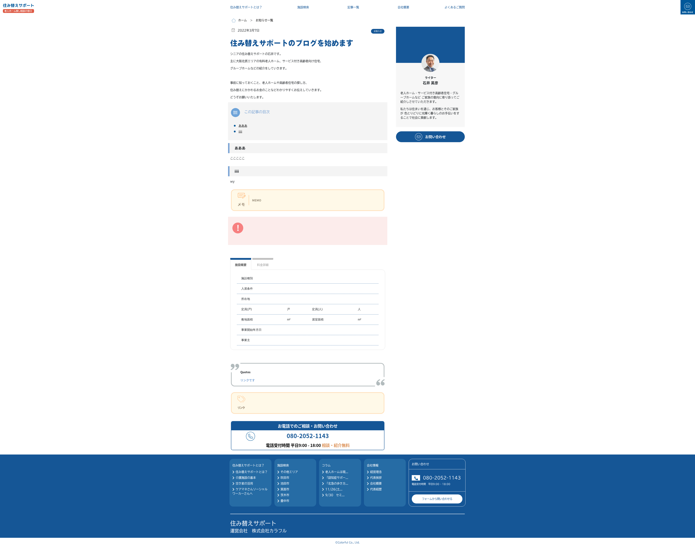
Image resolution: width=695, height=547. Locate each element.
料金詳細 (263, 264)
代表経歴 (376, 489)
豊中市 (285, 500)
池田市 (285, 483)
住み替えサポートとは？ (246, 7)
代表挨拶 (376, 477)
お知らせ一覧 (264, 20)
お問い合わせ (435, 136)
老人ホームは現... (336, 471)
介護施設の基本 (246, 477)
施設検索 (303, 7)
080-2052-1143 (442, 478)
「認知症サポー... (336, 477)
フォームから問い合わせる (437, 499)
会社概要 (403, 7)
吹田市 (285, 477)
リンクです (247, 380)
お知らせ (378, 31)
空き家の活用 (244, 483)
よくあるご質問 (455, 7)
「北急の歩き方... (336, 483)
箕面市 (285, 489)
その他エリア (289, 471)
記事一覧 (353, 7)
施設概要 (241, 264)
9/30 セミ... (335, 495)
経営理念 (376, 471)
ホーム (242, 20)
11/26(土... (333, 489)
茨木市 (285, 495)
